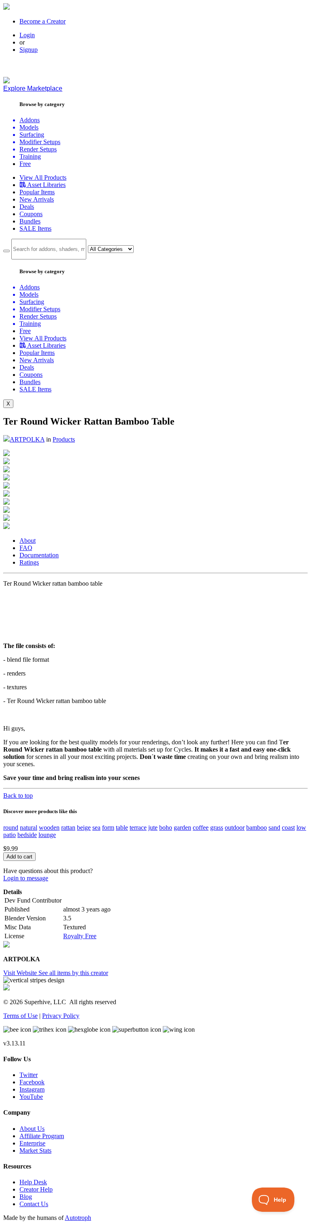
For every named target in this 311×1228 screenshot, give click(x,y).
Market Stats (35, 1150)
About (27, 540)
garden (182, 827)
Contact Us (33, 1203)
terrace (138, 827)
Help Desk (33, 1182)
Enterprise (32, 1143)
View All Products (42, 177)
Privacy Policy (60, 1015)
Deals (26, 206)
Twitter (28, 1074)
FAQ (25, 547)
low (301, 827)
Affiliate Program (41, 1135)
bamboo (256, 827)
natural (28, 827)
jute (153, 827)
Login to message (25, 878)
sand (274, 827)
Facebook (32, 1082)
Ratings (29, 562)
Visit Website (20, 972)
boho (165, 827)
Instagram (32, 1089)
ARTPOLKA (27, 439)
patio (9, 834)
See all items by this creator (73, 972)
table (122, 827)
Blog (25, 1196)
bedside (27, 834)
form (108, 827)
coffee (201, 827)
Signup (28, 49)
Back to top (18, 795)
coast (288, 827)
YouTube (31, 1096)
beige (84, 827)
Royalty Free (79, 936)
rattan (68, 827)
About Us (32, 1128)
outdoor (235, 827)
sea (96, 827)
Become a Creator (42, 21)
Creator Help (36, 1189)
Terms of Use (20, 1015)
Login (27, 35)
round (10, 827)
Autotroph (78, 1217)
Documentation (39, 555)
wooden (49, 827)
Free (25, 163)
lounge (47, 834)
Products (64, 439)
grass (216, 827)
